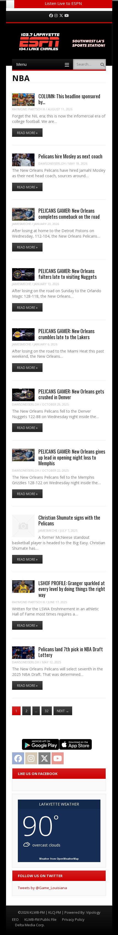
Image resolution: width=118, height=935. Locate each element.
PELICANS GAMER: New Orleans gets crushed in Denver (71, 394)
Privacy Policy (73, 919)
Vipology (93, 912)
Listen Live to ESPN (63, 3)
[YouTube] (66, 16)
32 (47, 711)
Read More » (27, 133)
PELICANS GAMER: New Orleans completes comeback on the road (69, 213)
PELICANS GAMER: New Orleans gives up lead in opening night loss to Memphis (71, 457)
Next (63, 711)
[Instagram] (56, 16)
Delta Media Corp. (30, 924)
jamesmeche (21, 224)
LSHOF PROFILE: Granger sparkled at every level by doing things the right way (71, 588)
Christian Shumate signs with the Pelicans (69, 520)
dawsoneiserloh (52, 163)
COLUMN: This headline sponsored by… (69, 99)
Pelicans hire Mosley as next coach (70, 156)
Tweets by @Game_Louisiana (42, 887)
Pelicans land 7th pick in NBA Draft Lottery (70, 652)
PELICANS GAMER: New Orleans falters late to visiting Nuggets (67, 273)
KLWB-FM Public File (40, 919)
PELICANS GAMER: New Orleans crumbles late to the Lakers (66, 333)
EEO (15, 919)
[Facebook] (51, 16)
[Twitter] (61, 16)
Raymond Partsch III (28, 109)
